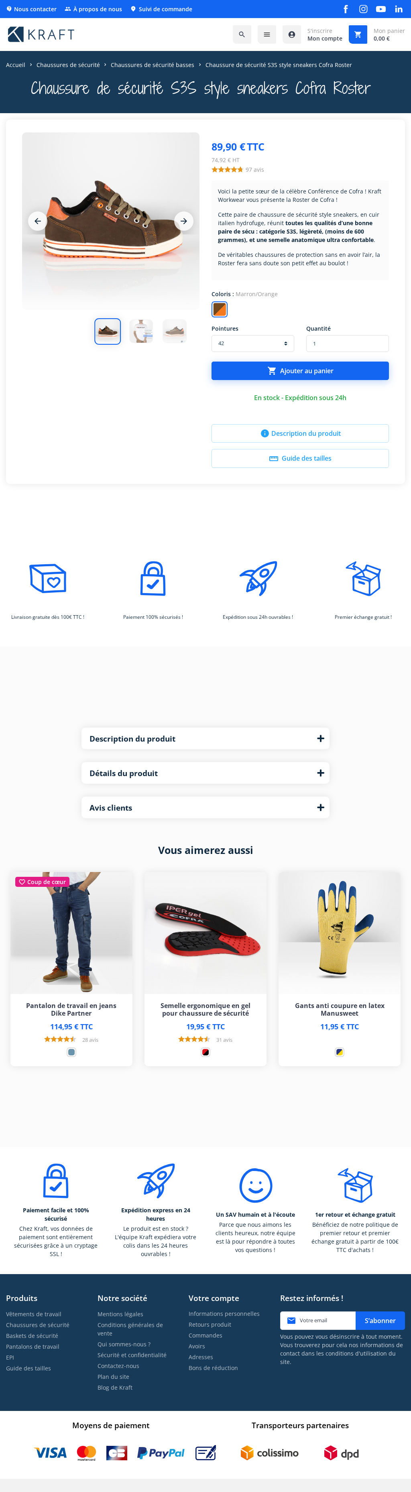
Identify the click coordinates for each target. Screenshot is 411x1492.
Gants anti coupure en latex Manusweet (340, 1009)
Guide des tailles (300, 458)
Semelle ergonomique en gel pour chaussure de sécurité (205, 1009)
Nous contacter (31, 9)
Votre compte (214, 1298)
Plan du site (113, 1376)
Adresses (201, 1357)
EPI (10, 1357)
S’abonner (380, 1320)
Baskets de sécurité (32, 1336)
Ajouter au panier (300, 371)
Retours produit (210, 1324)
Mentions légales (120, 1314)
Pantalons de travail (32, 1346)
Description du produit (300, 433)
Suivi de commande (161, 9)
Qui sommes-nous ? (124, 1344)
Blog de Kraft (115, 1387)
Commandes (205, 1335)
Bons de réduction (213, 1368)
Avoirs (197, 1346)
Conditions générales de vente (130, 1329)
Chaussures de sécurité (37, 1325)
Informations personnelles (224, 1313)
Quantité (318, 328)
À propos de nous (93, 9)
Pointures (225, 328)
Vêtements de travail (33, 1314)
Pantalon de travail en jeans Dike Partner (71, 1009)
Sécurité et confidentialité (132, 1355)
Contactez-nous (118, 1366)
